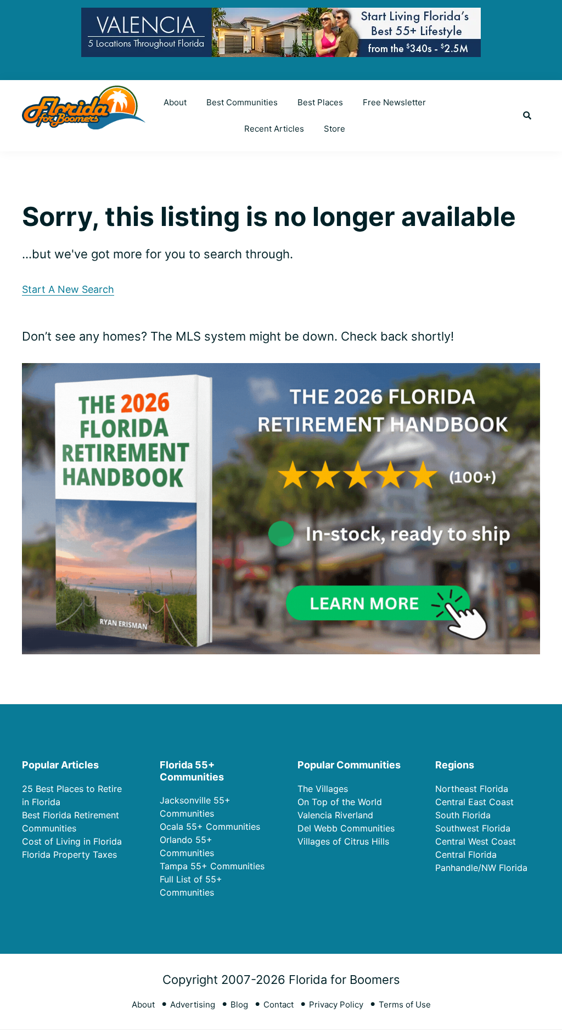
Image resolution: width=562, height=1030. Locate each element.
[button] (527, 116)
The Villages (322, 788)
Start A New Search (68, 289)
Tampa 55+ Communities (212, 866)
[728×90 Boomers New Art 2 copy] (281, 16)
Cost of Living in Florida (72, 841)
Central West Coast (475, 841)
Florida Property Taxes (69, 854)
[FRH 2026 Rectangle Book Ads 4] (281, 372)
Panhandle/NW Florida (481, 867)
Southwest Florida (472, 828)
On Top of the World (339, 801)
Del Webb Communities (346, 828)
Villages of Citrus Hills (343, 841)
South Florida (463, 815)
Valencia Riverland (335, 815)
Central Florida (466, 854)
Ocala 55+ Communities (210, 826)
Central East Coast (474, 801)
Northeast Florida (471, 788)
